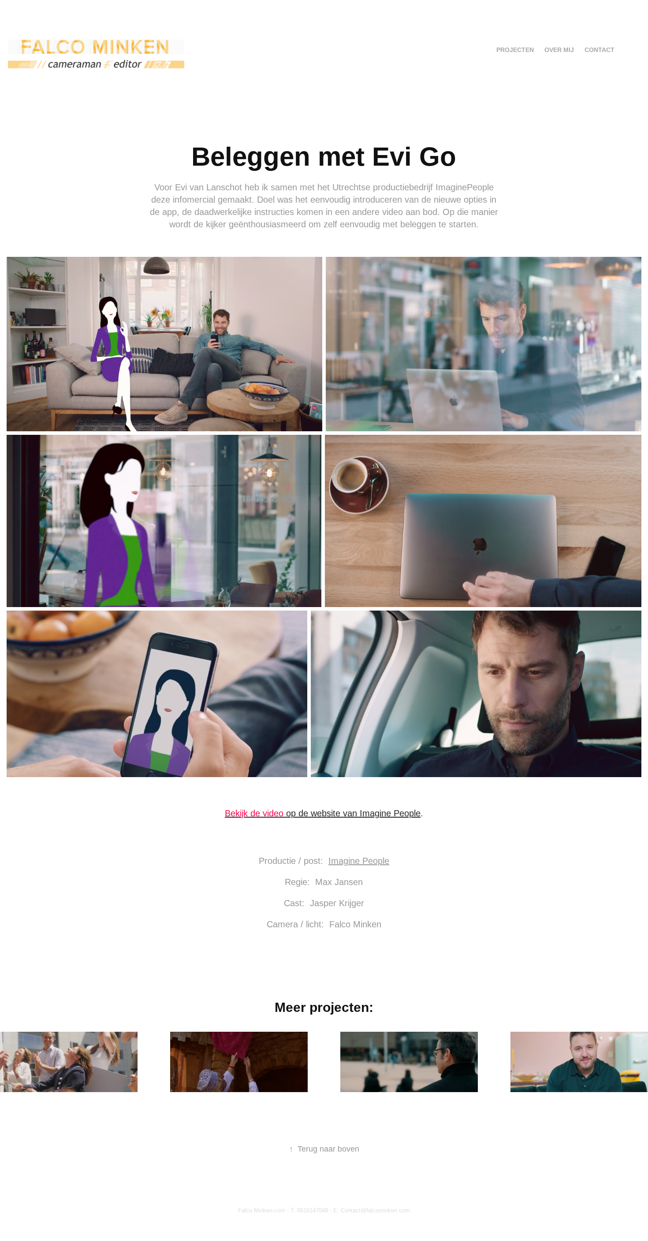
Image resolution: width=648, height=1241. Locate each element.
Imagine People (358, 861)
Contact (599, 49)
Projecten (515, 49)
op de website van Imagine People (323, 813)
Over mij (559, 49)
